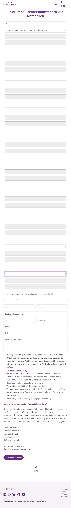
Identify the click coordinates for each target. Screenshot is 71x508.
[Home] (10, 4)
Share (35, 471)
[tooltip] (52, 294)
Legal (65, 491)
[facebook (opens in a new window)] (18, 495)
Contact (64, 489)
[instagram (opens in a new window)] (9, 495)
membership (28, 501)
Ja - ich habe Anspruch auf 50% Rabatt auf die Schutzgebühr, (29, 294)
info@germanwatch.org (16, 370)
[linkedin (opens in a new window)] (5, 495)
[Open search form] (61, 2)
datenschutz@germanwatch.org (17, 449)
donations (41, 501)
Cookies (64, 496)
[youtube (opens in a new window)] (23, 495)
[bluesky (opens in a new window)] (13, 495)
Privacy (64, 494)
